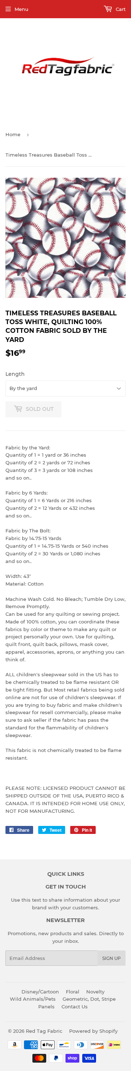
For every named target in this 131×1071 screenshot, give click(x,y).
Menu (21, 9)
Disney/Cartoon (40, 992)
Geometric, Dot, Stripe (89, 999)
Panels (46, 1006)
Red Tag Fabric (44, 1031)
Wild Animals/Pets (33, 999)
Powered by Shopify (93, 1031)
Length (15, 374)
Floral (72, 992)
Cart (120, 9)
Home (12, 134)
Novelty (95, 992)
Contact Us (74, 1006)
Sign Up (111, 958)
